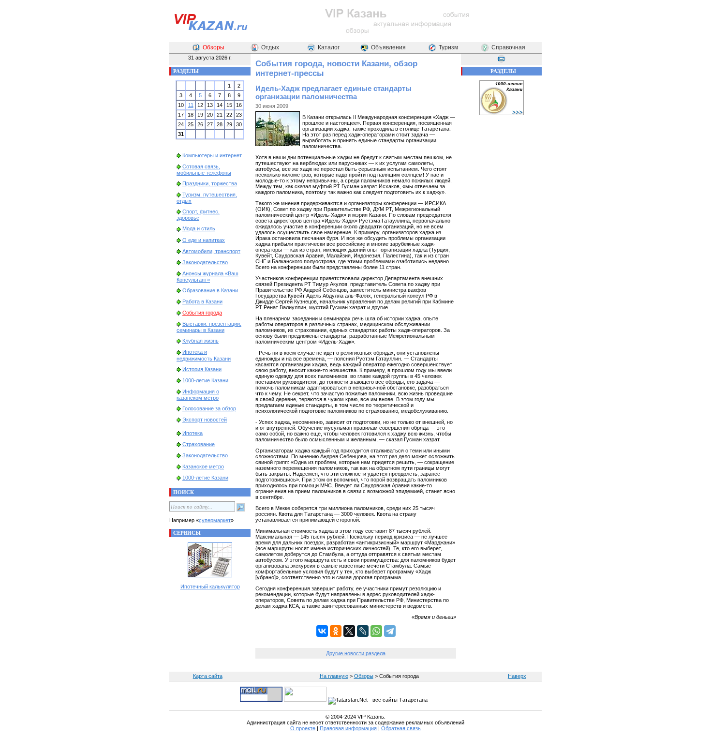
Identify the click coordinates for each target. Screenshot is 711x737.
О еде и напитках (203, 240)
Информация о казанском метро (198, 395)
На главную (334, 676)
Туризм (448, 47)
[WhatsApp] (376, 631)
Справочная (508, 47)
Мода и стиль (198, 228)
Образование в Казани (210, 290)
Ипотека (192, 433)
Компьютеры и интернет (212, 155)
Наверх (517, 676)
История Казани (202, 369)
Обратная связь (401, 728)
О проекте (302, 728)
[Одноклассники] (335, 631)
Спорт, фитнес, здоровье (198, 215)
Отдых (270, 47)
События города (202, 313)
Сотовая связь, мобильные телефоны (204, 170)
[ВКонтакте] (322, 631)
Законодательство (205, 262)
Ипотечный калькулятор (210, 586)
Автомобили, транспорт (211, 251)
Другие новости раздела (355, 653)
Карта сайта (207, 676)
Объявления (388, 47)
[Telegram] (390, 631)
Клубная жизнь (200, 341)
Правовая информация (348, 728)
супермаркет (215, 520)
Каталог (329, 47)
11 (190, 105)
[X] (349, 631)
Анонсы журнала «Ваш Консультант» (207, 277)
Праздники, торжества (209, 183)
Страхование (198, 444)
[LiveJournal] (363, 631)
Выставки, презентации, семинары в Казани (209, 327)
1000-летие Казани (205, 380)
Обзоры (213, 47)
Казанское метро (203, 466)
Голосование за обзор (209, 408)
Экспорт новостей (204, 419)
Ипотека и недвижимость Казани (204, 355)
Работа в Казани (202, 301)
